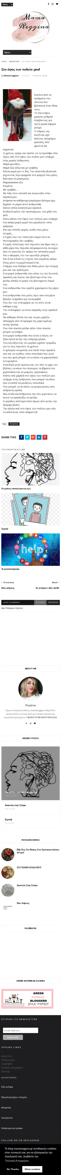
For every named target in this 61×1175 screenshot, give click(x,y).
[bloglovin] (57, 4)
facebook (53, 602)
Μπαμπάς (6, 1107)
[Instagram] (30, 724)
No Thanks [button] (13, 1169)
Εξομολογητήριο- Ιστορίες (14, 1097)
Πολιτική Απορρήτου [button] (17, 1160)
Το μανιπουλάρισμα (10, 568)
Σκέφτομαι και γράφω (12, 1128)
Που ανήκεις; (23, 903)
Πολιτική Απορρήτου (12, 1067)
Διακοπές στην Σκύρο (27, 885)
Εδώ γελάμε (7, 1086)
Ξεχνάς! (4, 528)
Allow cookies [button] (32, 1169)
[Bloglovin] (34, 724)
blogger (40, 602)
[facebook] (48, 4)
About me (6, 1056)
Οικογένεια (7, 1117)
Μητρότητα (14, 61)
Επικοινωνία (7, 1060)
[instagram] (53, 4)
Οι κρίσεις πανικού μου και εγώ (16, 488)
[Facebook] (26, 724)
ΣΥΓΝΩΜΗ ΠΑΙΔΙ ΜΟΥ (29, 867)
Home (4, 61)
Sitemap (5, 1071)
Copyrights (7, 1063)
